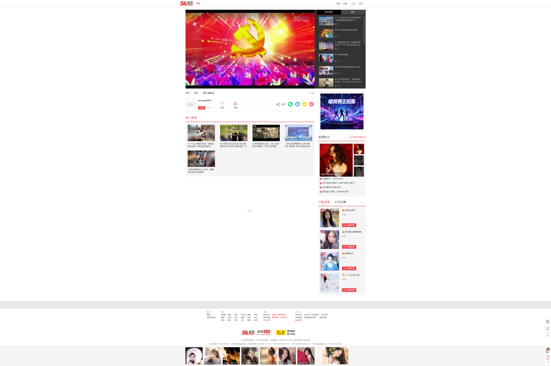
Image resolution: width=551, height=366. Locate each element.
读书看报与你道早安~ (332, 187)
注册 (345, 4)
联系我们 (316, 315)
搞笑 (222, 317)
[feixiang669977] (191, 104)
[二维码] (548, 322)
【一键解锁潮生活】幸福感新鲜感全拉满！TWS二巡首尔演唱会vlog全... (348, 44)
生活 (236, 317)
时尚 (249, 317)
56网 (248, 332)
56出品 (243, 315)
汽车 (236, 320)
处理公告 (284, 317)
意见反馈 (266, 317)
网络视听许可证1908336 (219, 344)
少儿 (242, 320)
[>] (354, 4)
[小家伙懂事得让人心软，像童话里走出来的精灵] (201, 159)
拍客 (255, 320)
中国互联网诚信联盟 (238, 344)
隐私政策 (323, 317)
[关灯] (548, 328)
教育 (229, 320)
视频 (208, 315)
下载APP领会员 (359, 137)
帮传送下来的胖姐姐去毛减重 (346, 30)
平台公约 (266, 320)
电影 (229, 315)
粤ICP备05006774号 (281, 344)
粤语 (255, 315)
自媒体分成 (211, 317)
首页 (188, 93)
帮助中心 (266, 315)
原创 (196, 93)
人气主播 (340, 202)
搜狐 (286, 332)
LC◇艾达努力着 (352, 275)
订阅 (201, 108)
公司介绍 (307, 315)
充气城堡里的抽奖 (342, 55)
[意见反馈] (548, 335)
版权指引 (298, 320)
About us (298, 315)
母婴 (249, 320)
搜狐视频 (265, 332)
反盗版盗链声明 (310, 317)
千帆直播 (324, 202)
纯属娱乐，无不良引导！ (334, 179)
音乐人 (230, 317)
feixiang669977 (205, 100)
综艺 (236, 315)
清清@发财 (350, 210)
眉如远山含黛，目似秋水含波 (336, 192)
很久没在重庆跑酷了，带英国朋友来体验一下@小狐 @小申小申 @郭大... (348, 81)
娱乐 (255, 317)
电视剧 (223, 315)
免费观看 (351, 225)
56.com (186, 4)
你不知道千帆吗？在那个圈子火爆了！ (340, 183)
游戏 (242, 317)
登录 (338, 4)
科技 (222, 320)
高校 (249, 315)
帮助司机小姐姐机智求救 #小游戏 (347, 67)
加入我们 (324, 315)
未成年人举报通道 (279, 315)
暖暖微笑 (349, 253)
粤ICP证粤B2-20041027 (301, 344)
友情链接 (298, 317)
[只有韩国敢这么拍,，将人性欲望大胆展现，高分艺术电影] (266, 133)
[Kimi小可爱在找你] (336, 145)
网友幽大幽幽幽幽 (353, 232)
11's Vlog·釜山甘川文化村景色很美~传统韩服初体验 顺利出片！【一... (348, 20)
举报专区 (275, 317)
